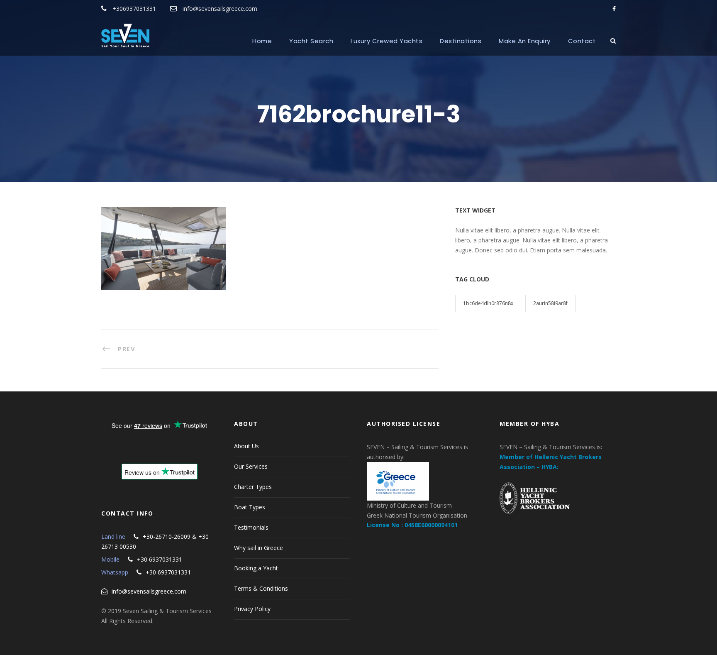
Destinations (460, 41)
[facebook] (614, 8)
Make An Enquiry (525, 41)
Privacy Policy (252, 609)
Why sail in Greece (258, 548)
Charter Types (253, 487)
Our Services (251, 466)
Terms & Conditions (261, 588)
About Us (246, 446)
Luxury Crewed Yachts (386, 41)
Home (262, 41)
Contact (582, 41)
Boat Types (249, 507)
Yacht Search (311, 41)
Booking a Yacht (256, 568)
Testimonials (251, 527)
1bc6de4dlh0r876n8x (488, 303)
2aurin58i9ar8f (550, 303)
